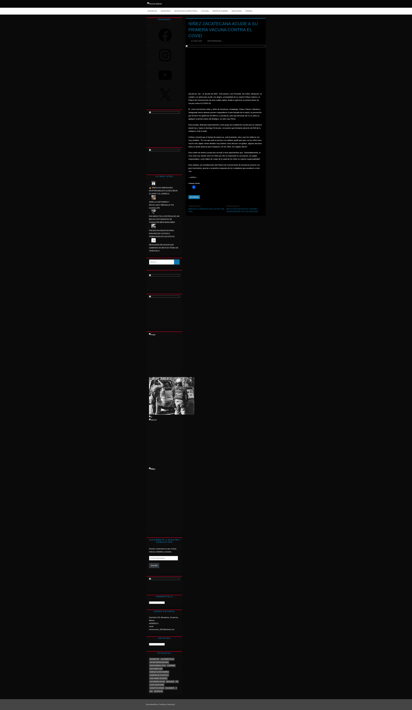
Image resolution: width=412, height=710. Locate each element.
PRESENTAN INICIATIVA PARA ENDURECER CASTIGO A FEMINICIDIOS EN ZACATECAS (162, 233)
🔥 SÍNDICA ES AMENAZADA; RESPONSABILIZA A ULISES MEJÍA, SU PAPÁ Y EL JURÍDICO (163, 191)
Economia (171, 665)
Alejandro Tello (167, 659)
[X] (165, 103)
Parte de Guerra (220, 11)
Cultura (205, 11)
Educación (237, 11)
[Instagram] (165, 63)
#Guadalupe (154, 659)
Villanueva (170, 688)
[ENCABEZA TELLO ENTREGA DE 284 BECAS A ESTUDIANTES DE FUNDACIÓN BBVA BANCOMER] (153, 213)
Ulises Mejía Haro (157, 685)
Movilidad (170, 681)
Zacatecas (152, 11)
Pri (177, 681)
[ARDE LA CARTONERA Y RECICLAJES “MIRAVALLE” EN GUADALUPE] (153, 199)
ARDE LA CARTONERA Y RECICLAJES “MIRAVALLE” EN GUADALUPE (161, 205)
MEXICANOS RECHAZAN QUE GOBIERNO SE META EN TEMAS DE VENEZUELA (163, 248)
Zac (151, 691)
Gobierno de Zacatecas (159, 675)
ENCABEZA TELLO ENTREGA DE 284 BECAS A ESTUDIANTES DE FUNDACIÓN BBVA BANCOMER (164, 219)
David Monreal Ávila (158, 665)
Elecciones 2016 (156, 669)
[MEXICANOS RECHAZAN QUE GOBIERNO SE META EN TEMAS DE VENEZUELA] (153, 242)
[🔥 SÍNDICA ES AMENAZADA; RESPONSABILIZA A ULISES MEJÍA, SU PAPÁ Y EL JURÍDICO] (153, 185)
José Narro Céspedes (158, 678)
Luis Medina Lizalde (157, 681)
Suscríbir (154, 565)
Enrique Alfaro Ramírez (159, 672)
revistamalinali (215, 41)
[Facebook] (165, 42)
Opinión (248, 11)
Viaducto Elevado (157, 688)
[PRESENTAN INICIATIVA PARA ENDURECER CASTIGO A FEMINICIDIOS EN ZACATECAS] (153, 227)
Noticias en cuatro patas (185, 11)
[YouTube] (165, 83)
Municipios (166, 11)
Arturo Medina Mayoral (159, 662)
